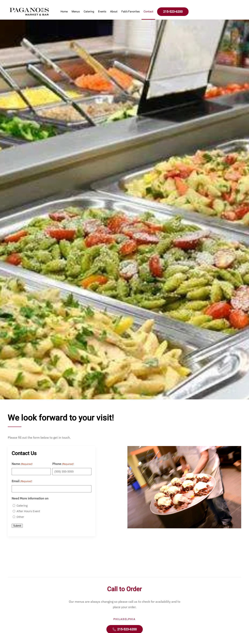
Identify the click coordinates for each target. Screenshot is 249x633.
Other (20, 517)
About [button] (113, 12)
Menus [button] (76, 12)
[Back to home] (29, 11)
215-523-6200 (173, 11)
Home (64, 12)
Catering (89, 12)
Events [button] (102, 12)
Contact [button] (148, 12)
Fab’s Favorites (130, 12)
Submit (17, 525)
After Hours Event (28, 511)
